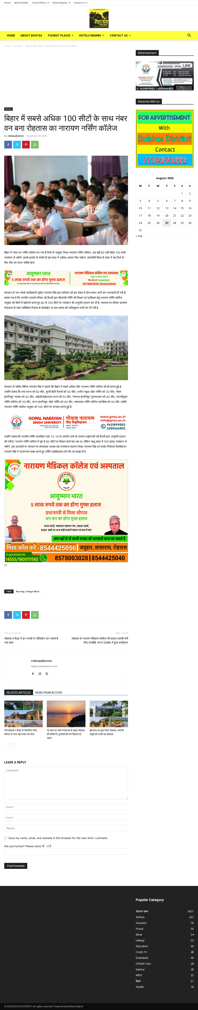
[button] (189, 36)
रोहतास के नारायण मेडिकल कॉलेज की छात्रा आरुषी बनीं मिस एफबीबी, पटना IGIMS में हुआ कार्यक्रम (100, 640)
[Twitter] (17, 144)
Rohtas (18, 46)
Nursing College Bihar (27, 591)
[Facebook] (8, 144)
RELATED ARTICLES (19, 692)
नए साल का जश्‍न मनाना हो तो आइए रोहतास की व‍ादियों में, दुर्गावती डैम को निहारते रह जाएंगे (66, 734)
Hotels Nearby (60, 2)
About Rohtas (21, 2)
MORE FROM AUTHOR (48, 692)
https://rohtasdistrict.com (44, 666)
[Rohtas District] (99, 18)
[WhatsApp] (35, 144)
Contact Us (79, 2)
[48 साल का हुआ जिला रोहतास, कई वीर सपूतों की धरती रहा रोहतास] (109, 714)
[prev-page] (6, 745)
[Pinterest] (26, 144)
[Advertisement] (66, 79)
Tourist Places (39, 2)
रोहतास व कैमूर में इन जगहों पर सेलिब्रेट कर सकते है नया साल (31, 640)
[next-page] (12, 745)
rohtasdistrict (16, 135)
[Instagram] (41, 674)
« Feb (139, 236)
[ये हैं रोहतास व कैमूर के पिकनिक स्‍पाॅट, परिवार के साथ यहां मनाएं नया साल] (23, 714)
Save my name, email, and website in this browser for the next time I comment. (58, 838)
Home (7, 2)
